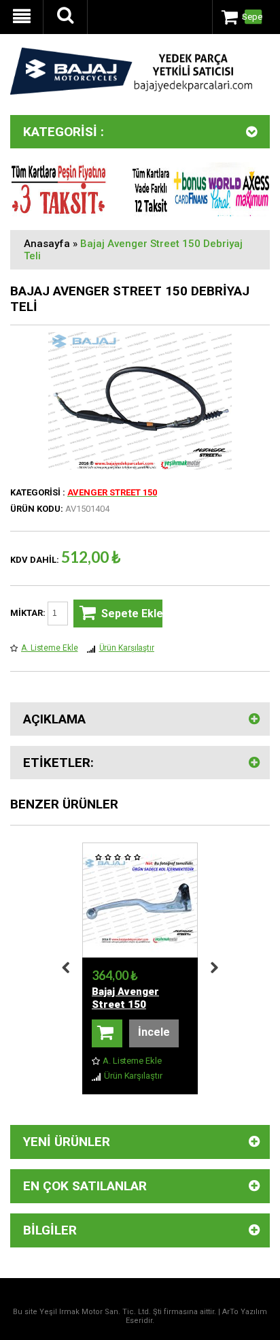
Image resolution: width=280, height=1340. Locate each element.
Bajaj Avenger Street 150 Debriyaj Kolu (125, 1004)
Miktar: (29, 613)
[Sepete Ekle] (107, 1033)
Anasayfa (47, 244)
